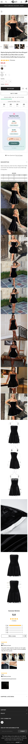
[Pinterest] (2, 722)
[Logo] (14, 1)
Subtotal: (3, 84)
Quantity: (3, 78)
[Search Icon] (6, 2)
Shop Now (14, 143)
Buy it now (14, 93)
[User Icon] (21, 2)
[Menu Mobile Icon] (2, 2)
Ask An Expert (19, 155)
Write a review (12, 636)
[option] (14, 6)
